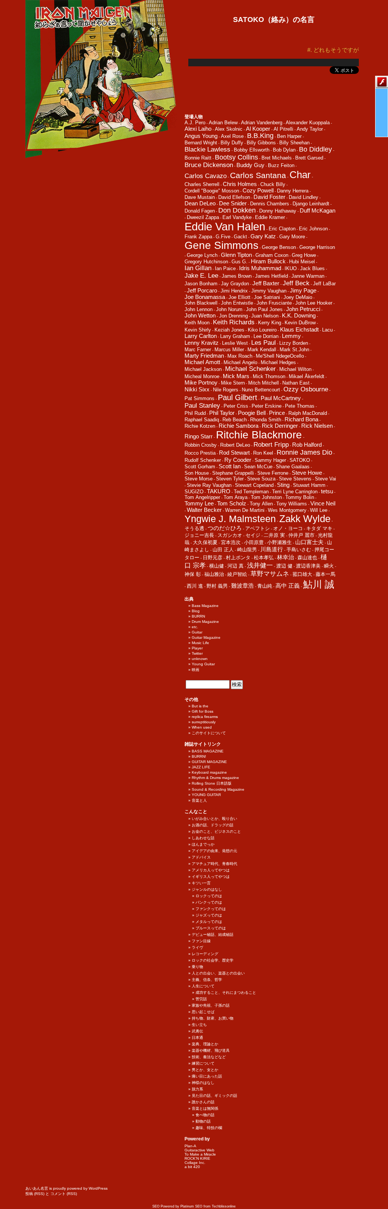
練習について (203, 1063)
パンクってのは (209, 902)
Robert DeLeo (235, 445)
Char (300, 174)
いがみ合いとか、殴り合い (214, 818)
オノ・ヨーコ (288, 528)
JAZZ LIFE (201, 767)
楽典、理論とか (205, 1044)
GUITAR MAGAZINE (209, 762)
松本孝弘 (264, 557)
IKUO (291, 268)
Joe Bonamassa (205, 297)
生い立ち (199, 1025)
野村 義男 (217, 586)
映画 (195, 670)
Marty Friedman (204, 355)
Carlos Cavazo (206, 176)
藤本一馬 (325, 574)
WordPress (98, 1188)
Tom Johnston (266, 497)
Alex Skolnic (228, 129)
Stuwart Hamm (309, 485)
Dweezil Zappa (203, 217)
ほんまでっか (203, 844)
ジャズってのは (209, 915)
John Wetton (200, 315)
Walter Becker (204, 510)
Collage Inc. (195, 1163)
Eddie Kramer (270, 217)
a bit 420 (192, 1167)
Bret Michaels (276, 158)
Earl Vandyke (237, 217)
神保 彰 (193, 574)
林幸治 (285, 557)
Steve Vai (325, 479)
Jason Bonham (201, 283)
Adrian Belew (223, 122)
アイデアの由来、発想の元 (214, 851)
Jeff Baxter (265, 283)
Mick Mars (236, 376)
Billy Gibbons (261, 142)
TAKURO (218, 491)
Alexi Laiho (198, 128)
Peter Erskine (267, 406)
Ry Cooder (237, 460)
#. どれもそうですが (333, 50)
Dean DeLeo (200, 203)
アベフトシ (257, 528)
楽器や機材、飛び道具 (211, 1050)
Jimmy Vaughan (268, 291)
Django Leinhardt (311, 203)
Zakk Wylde (304, 518)
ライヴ (197, 947)
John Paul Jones (264, 309)
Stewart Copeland (254, 485)
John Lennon (199, 309)
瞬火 (329, 566)
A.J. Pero (195, 122)
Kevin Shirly (198, 330)
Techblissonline (224, 1206)
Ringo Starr (199, 436)
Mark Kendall (261, 349)
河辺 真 (235, 566)
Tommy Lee (199, 503)
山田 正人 (223, 549)
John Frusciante (274, 303)
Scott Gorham (200, 466)
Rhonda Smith (265, 419)
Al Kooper (258, 128)
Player (197, 648)
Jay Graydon (235, 283)
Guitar (197, 632)
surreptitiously (204, 722)
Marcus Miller (229, 349)
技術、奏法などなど (209, 1057)
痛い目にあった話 (207, 1076)
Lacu (327, 330)
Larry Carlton (201, 336)
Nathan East (296, 383)
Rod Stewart (234, 452)
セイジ (253, 535)
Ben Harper (289, 136)
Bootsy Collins (236, 157)
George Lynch (202, 255)
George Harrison (317, 247)
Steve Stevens (295, 479)
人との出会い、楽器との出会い (218, 973)
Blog (196, 611)
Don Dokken (237, 210)
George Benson (279, 247)
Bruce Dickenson (209, 165)
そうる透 (194, 528)
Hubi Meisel (302, 261)
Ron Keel (263, 453)
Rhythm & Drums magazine (215, 778)
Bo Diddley (315, 149)
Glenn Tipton (236, 255)
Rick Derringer (280, 425)
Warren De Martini (244, 510)
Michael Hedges (278, 362)
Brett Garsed (309, 158)
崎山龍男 (247, 549)
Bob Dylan (284, 150)
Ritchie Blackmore (259, 435)
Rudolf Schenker (203, 460)
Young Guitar (203, 664)
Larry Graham (235, 336)
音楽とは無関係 (205, 1108)
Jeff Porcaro (202, 290)
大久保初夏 (205, 542)
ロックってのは (209, 896)
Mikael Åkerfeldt (306, 376)
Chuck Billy (272, 184)
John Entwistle (237, 303)
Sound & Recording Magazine (218, 789)
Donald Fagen (200, 211)
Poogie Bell (252, 413)
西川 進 (195, 586)
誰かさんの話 (203, 1102)
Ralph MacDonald (307, 413)
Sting (283, 485)
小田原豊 (254, 542)
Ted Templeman (251, 491)
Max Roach (239, 356)
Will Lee (318, 510)
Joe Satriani (267, 297)
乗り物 (197, 967)
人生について (203, 986)
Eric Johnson (313, 228)
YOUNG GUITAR (206, 795)
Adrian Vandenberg (261, 122)
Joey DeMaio (297, 297)
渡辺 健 (284, 566)
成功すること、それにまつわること (226, 992)
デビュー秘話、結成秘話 (212, 934)
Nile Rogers (225, 390)
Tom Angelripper (202, 497)
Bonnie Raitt (198, 158)
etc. (195, 627)
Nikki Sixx (197, 389)
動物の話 (203, 1121)
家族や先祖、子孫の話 (211, 1005)
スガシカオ (229, 535)
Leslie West (235, 343)
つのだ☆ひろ (225, 528)
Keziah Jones (229, 330)
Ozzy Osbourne (305, 389)
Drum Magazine (205, 621)
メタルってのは (209, 922)
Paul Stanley (202, 405)
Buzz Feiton (281, 165)
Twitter (197, 653)
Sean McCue (258, 466)
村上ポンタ (238, 557)
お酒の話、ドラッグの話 (212, 825)
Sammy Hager (270, 460)
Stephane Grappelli (233, 473)
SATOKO (299, 460)
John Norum (229, 309)
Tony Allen (261, 504)
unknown (200, 659)
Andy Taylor (310, 129)
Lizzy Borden (293, 343)
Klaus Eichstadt (299, 329)
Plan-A (190, 1146)
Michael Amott (202, 362)
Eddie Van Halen (225, 226)
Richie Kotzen (200, 426)
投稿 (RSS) (34, 1194)
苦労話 (201, 999)
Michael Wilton (295, 369)
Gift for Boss (202, 711)
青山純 (264, 586)
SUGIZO (194, 491)
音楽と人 (199, 800)
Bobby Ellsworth (251, 150)
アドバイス (201, 857)
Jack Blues (312, 268)
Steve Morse (199, 479)
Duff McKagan (317, 210)
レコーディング (205, 954)
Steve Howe (307, 472)
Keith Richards (234, 322)
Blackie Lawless (207, 149)
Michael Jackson (203, 369)
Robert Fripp (271, 444)
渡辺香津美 (308, 566)
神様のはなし (203, 1083)
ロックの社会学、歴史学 (212, 960)
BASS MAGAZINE (208, 751)
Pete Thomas (299, 406)
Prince (277, 413)
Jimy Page (303, 290)
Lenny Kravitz (202, 342)
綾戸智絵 (237, 574)
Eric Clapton (282, 228)
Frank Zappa (198, 236)
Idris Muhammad (260, 268)
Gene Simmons (221, 245)
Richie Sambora (238, 425)
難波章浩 (242, 585)
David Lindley (303, 197)
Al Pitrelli (283, 129)
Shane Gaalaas (293, 466)
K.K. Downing (299, 315)
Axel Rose (232, 136)
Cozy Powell (258, 190)
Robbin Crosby (201, 445)
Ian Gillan (198, 268)
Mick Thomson (269, 376)
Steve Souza (261, 479)
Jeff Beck (296, 283)
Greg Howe (304, 255)
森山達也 (307, 557)
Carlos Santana (258, 175)
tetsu (327, 491)
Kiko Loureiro (262, 330)
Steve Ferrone (272, 473)
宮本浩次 (231, 542)
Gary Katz (263, 236)
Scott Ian (230, 466)
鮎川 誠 (318, 584)
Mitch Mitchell (263, 383)
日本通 (197, 1037)
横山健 (216, 566)
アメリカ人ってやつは (211, 870)
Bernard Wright (201, 142)
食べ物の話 (205, 1115)
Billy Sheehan (294, 142)
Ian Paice (225, 268)
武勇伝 (197, 1031)
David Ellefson (234, 197)
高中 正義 (287, 585)
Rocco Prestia (200, 453)
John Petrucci (303, 309)
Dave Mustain (200, 197)
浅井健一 (260, 565)
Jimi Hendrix (234, 291)
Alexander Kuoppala (308, 122)
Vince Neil (322, 503)
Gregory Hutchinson (206, 261)
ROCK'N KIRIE (197, 1158)
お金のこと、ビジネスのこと (216, 831)
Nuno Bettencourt (261, 390)
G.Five (223, 236)
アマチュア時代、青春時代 (214, 864)
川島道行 (271, 549)
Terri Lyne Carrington (295, 491)
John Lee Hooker (313, 303)
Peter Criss (236, 406)
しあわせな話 (203, 838)
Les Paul (263, 342)
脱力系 (197, 1089)
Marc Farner (198, 349)
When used (202, 727)
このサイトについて (209, 733)
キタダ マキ (319, 528)
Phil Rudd (195, 413)
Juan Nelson (264, 316)
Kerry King (269, 322)
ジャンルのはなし (207, 889)
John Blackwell (201, 303)
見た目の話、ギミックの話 (214, 1095)
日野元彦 (212, 557)
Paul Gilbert (237, 397)
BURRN (198, 616)
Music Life (200, 643)
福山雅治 (214, 574)
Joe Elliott (239, 297)
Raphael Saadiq (202, 419)
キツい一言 (201, 883)
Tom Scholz (231, 503)
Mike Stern (233, 383)
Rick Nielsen (317, 425)
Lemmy (291, 336)
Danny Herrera (292, 191)
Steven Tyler (230, 479)
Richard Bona (301, 419)
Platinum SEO (191, 1206)
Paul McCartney (281, 398)
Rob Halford (307, 444)
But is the (200, 706)
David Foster (269, 197)
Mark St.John (294, 349)
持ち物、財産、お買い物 (212, 1018)
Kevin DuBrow (300, 322)
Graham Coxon (271, 255)
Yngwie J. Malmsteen (230, 519)
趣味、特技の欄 (209, 1128)
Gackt (240, 236)
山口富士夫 (309, 542)
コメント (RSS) (63, 1194)
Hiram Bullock (268, 261)
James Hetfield (271, 276)
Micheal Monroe (202, 376)
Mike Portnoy (201, 382)
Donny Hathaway (277, 211)
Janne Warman (307, 276)
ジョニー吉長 (199, 535)
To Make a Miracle (200, 1154)
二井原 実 (274, 535)
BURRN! (199, 756)
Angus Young (201, 136)
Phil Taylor (222, 413)
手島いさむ (298, 549)
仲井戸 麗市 (301, 535)
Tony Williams (291, 504)
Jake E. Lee (201, 275)
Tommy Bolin (299, 497)
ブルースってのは (211, 928)
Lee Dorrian (265, 336)
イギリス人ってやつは (211, 876)
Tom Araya (235, 497)
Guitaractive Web (199, 1150)
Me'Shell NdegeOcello (280, 356)
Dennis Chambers (269, 203)
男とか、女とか (205, 1070)
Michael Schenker (250, 368)
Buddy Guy (250, 165)
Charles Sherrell (202, 184)
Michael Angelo (240, 362)
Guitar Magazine (206, 637)
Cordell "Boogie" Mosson (212, 191)
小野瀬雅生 (279, 542)
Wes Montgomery (287, 510)
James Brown (237, 276)
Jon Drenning (233, 316)
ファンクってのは (211, 909)
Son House (197, 473)
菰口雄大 (302, 574)
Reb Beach (234, 419)
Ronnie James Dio (304, 452)
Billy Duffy (232, 142)
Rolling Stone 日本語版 (212, 783)
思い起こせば (203, 1012)
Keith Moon (197, 322)
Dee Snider (233, 203)
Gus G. (239, 261)
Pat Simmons (199, 398)
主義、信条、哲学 (207, 980)
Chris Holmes (240, 184)
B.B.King (260, 135)
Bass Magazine (205, 606)
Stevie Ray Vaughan (209, 485)
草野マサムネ (269, 573)
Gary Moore (292, 236)
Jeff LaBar (324, 283)
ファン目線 (201, 941)
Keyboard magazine (209, 772)
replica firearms (205, 717)
